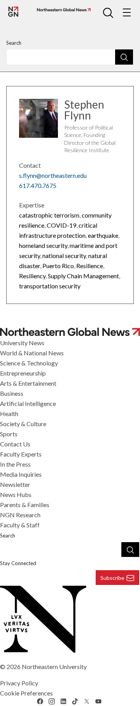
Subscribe (112, 577)
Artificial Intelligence (28, 403)
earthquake (103, 235)
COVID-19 (61, 225)
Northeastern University (54, 666)
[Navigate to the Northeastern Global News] (13, 11)
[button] (108, 12)
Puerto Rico (58, 265)
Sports (9, 433)
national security (64, 255)
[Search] (124, 56)
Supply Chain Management (83, 275)
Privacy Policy (19, 683)
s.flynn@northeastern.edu (53, 175)
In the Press (15, 464)
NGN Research (20, 514)
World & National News (32, 353)
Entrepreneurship (23, 373)
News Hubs (16, 494)
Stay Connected (18, 563)
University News (22, 342)
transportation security (49, 286)
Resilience (89, 265)
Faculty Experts (21, 454)
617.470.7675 (37, 185)
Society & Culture (23, 423)
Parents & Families (24, 504)
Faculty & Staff (20, 525)
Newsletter (15, 484)
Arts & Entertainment (28, 383)
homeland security (43, 245)
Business (11, 393)
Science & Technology (29, 363)
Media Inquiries (21, 474)
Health (9, 413)
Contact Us (15, 444)
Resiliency (32, 275)
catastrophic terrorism (49, 215)
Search (13, 43)
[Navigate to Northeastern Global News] (62, 10)
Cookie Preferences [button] (26, 693)
